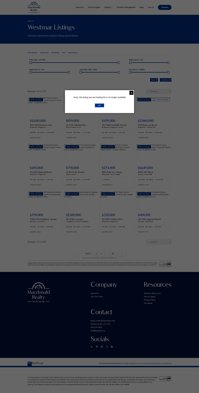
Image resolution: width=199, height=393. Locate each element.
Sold (63, 53)
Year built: (88, 70)
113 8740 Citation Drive (112, 220)
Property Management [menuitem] (126, 7)
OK (99, 105)
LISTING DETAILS (45, 124)
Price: (37, 60)
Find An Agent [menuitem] (94, 7)
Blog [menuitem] (142, 7)
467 (113, 254)
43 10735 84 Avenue (75, 173)
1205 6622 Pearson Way (41, 126)
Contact (164, 7)
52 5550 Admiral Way (76, 126)
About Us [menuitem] (80, 7)
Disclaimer (148, 303)
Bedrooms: (136, 60)
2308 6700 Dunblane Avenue (43, 220)
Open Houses (73, 53)
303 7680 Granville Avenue (114, 126)
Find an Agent (149, 297)
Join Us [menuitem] (151, 7)
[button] (164, 7)
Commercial (44, 53)
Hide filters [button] (164, 80)
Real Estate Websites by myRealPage (159, 363)
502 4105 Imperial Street (149, 220)
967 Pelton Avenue (77, 220)
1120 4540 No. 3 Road (112, 173)
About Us (94, 293)
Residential (55, 53)
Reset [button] (153, 80)
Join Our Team (97, 297)
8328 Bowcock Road (147, 126)
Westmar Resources (152, 293)
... (106, 254)
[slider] (30, 62)
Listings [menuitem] (107, 7)
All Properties (32, 53)
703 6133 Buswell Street (41, 173)
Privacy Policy (149, 300)
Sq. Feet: (137, 70)
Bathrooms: (36, 70)
